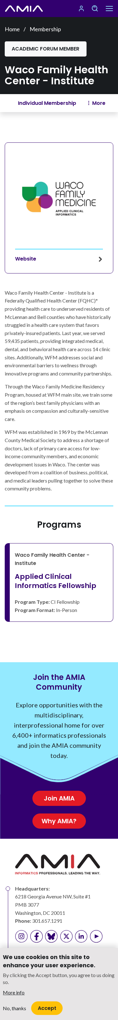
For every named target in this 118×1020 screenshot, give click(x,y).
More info (14, 992)
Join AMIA (59, 798)
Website (25, 258)
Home (12, 29)
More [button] (98, 103)
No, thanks (14, 1008)
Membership (45, 29)
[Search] (95, 8)
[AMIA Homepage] (24, 8)
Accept (47, 1008)
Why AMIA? (59, 821)
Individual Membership (47, 103)
